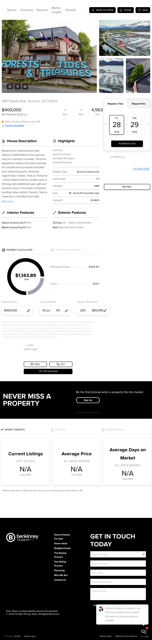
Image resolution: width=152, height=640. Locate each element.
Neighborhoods (62, 548)
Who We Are (61, 575)
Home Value (60, 543)
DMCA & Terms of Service (126, 636)
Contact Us (60, 579)
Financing (59, 570)
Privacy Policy (106, 636)
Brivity (17, 636)
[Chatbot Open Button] (143, 631)
